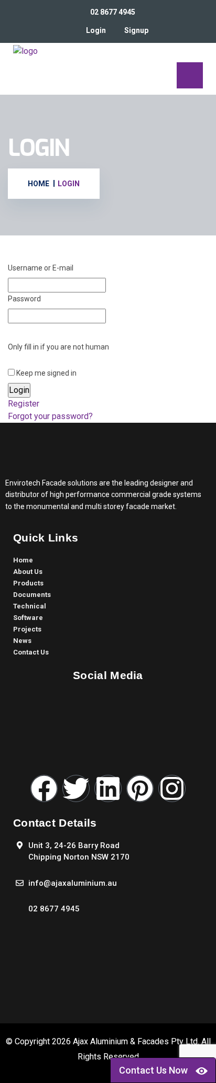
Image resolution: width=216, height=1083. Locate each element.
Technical (29, 606)
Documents (32, 595)
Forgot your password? (50, 416)
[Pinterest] (140, 788)
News (22, 641)
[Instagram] (172, 788)
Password (24, 299)
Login (96, 30)
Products (28, 583)
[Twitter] (76, 788)
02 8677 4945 (112, 12)
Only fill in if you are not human (58, 347)
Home (23, 560)
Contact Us (31, 652)
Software (28, 618)
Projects (27, 629)
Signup (136, 30)
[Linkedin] (108, 788)
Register (23, 404)
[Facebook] (44, 788)
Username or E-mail (40, 268)
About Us (27, 572)
